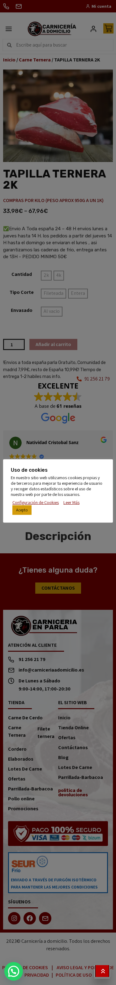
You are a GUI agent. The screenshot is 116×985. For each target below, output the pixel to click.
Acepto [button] (22, 510)
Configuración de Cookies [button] (35, 502)
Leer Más (71, 502)
